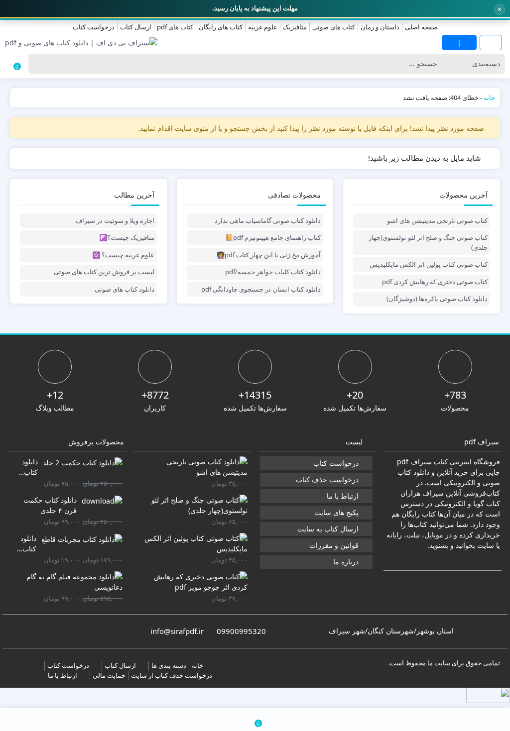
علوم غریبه (262, 26)
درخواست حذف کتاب (327, 479)
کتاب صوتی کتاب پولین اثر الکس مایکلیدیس (429, 264)
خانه (489, 97)
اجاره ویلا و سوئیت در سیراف (115, 220)
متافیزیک (295, 26)
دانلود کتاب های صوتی (124, 289)
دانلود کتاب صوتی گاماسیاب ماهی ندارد (268, 220)
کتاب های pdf (175, 26)
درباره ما (346, 561)
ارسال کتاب (135, 26)
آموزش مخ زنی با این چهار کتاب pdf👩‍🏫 (269, 254)
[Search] (38, 64)
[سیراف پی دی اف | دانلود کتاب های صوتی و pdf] (81, 42)
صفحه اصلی (421, 26)
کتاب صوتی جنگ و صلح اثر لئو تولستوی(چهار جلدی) (428, 242)
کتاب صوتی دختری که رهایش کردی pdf (435, 281)
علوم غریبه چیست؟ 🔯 (123, 254)
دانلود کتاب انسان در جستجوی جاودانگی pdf (261, 289)
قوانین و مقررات (334, 545)
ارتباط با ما (343, 496)
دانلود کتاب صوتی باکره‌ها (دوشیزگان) (437, 298)
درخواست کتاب (94, 26)
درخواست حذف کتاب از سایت (171, 675)
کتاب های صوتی (333, 26)
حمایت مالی (109, 675)
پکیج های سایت (336, 512)
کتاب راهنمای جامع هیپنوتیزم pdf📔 (273, 237)
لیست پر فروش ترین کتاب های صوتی (104, 271)
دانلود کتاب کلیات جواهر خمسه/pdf (273, 271)
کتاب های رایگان (221, 26)
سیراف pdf (414, 461)
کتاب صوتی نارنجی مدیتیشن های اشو (437, 220)
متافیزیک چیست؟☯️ (126, 237)
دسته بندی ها (168, 665)
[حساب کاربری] (85, 719)
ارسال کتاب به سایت (328, 528)
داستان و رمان (380, 26)
